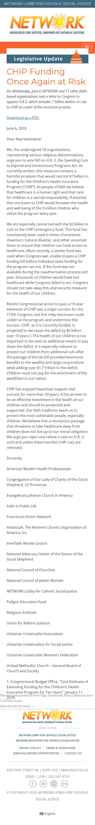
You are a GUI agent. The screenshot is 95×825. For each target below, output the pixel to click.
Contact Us (73, 753)
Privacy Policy (30, 748)
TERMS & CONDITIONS (61, 748)
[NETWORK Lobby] (47, 24)
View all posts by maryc (17, 706)
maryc (18, 701)
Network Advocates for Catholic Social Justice (47, 740)
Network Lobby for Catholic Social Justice (47, 735)
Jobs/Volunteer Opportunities (36, 753)
